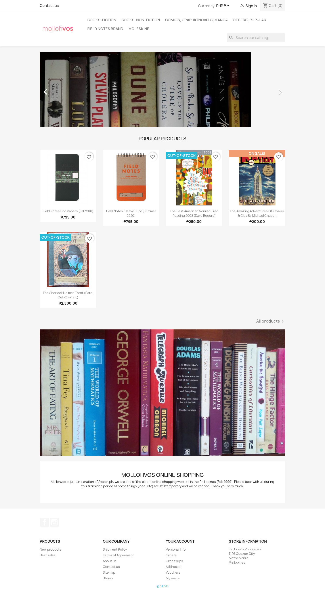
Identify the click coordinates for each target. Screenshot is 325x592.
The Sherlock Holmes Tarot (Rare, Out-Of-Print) (68, 295)
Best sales (47, 555)
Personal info (176, 549)
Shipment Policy (115, 549)
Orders (171, 555)
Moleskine (138, 28)
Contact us (49, 5)
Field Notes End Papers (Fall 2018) (68, 211)
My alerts (173, 578)
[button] (58, 89)
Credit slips (174, 561)
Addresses (174, 567)
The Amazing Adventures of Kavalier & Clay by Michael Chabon (257, 213)
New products (50, 549)
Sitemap (109, 572)
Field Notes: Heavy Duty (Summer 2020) (131, 213)
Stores (108, 578)
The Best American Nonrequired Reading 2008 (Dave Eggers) (194, 213)
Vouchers (173, 572)
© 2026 (162, 586)
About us (110, 561)
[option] (162, 89)
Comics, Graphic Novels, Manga (196, 19)
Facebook (44, 522)
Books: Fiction (101, 19)
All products (270, 321)
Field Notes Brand (105, 28)
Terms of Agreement (118, 555)
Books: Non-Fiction (140, 19)
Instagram (54, 522)
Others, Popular (249, 19)
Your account (180, 541)
